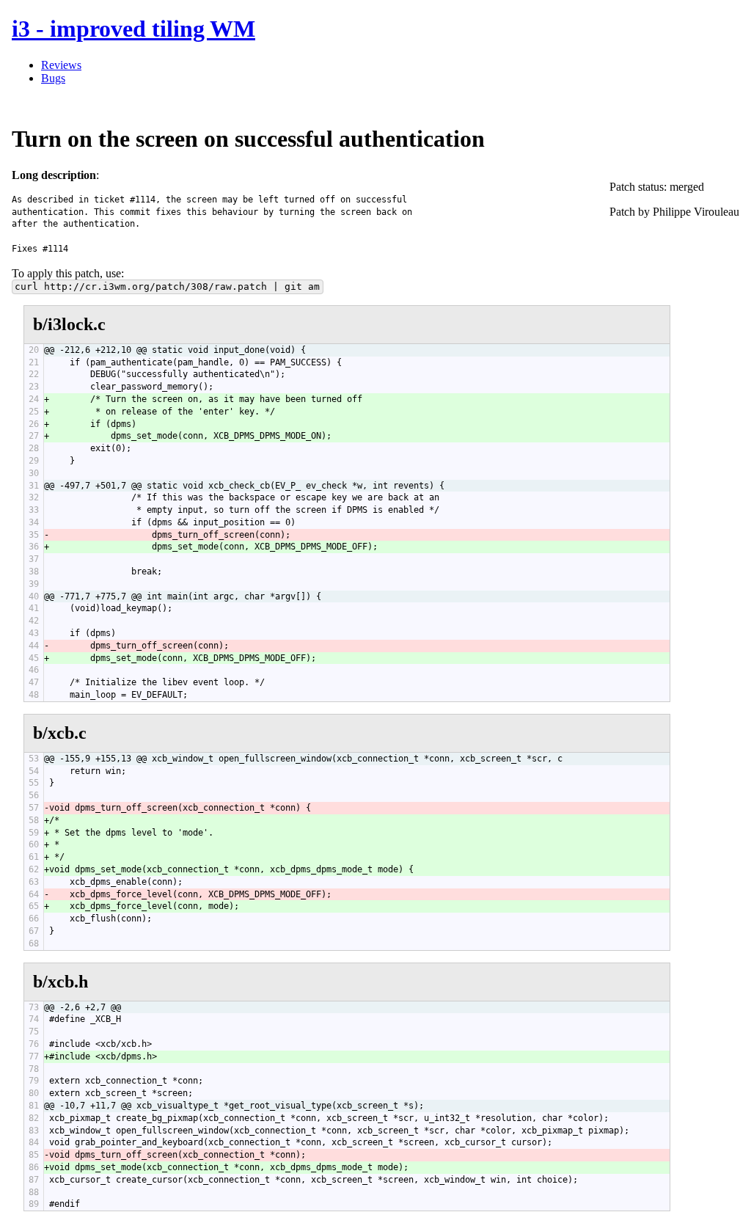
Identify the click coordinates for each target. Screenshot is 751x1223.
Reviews (61, 65)
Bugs (53, 78)
